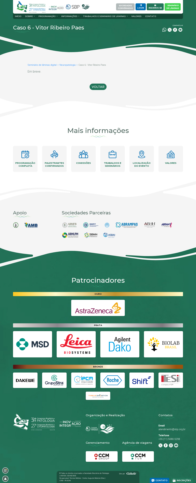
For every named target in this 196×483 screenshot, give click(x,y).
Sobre (29, 16)
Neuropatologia (67, 65)
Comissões (83, 163)
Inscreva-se (155, 8)
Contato (150, 16)
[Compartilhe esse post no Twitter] (170, 30)
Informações (69, 16)
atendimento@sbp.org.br (171, 429)
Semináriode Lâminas (172, 6)
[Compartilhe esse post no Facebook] (175, 30)
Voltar (98, 87)
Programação (47, 16)
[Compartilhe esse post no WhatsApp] (164, 30)
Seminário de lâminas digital (42, 65)
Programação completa (25, 164)
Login (140, 8)
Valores (136, 16)
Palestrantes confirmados (54, 164)
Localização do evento (142, 164)
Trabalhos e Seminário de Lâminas (104, 16)
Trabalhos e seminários (112, 164)
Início (18, 16)
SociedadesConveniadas (125, 6)
